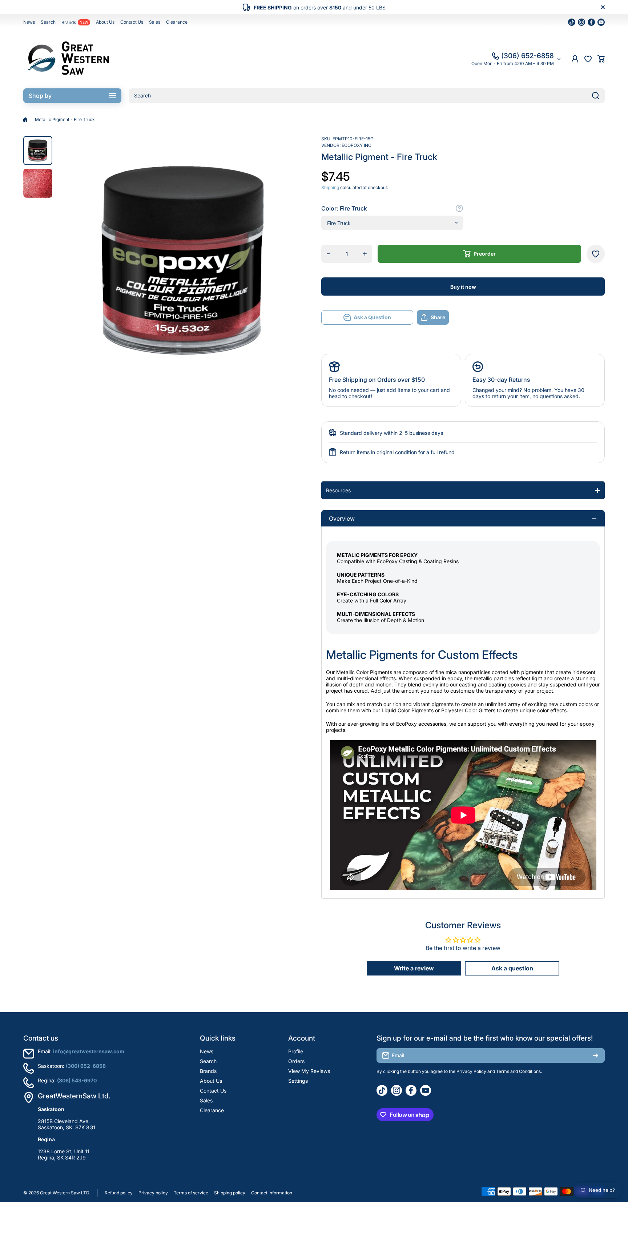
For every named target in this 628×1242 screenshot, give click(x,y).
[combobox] (367, 95)
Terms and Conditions (518, 1071)
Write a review (414, 968)
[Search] (596, 95)
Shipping (330, 187)
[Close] (603, 7)
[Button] (459, 208)
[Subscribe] (596, 1055)
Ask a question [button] (512, 968)
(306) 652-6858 (527, 56)
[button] (601, 59)
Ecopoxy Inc (356, 145)
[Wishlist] (588, 59)
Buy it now (463, 287)
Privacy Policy (471, 1071)
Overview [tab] (342, 518)
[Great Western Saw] (68, 59)
